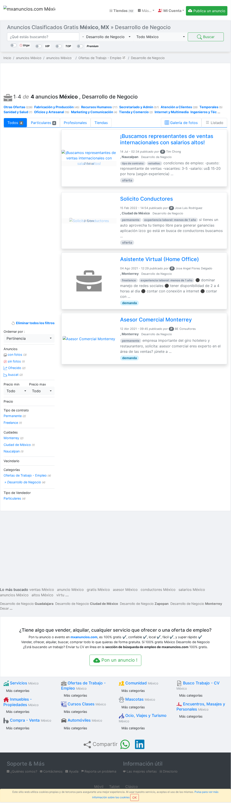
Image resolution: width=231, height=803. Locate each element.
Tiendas (122, 10)
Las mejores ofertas (141, 771)
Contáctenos (52, 771)
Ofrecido (16, 368)
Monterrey (13, 438)
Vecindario (11, 461)
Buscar (208, 36)
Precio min (11, 384)
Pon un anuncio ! (118, 660)
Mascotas (139, 699)
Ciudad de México (19, 445)
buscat (15, 374)
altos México (42, 595)
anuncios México (14, 595)
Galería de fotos (183, 122)
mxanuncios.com (84, 637)
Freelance (13, 422)
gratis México (98, 589)
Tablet (114, 786)
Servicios (24, 683)
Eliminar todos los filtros (34, 323)
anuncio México (70, 589)
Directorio (170, 771)
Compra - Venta (30, 720)
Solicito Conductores (146, 199)
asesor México (125, 589)
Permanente (15, 416)
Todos (14, 122)
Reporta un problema (100, 771)
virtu (60, 595)
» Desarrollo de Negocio (24, 482)
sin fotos (16, 361)
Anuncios (11, 349)
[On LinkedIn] (139, 744)
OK (134, 797)
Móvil (98, 786)
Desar (4, 608)
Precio (8, 401)
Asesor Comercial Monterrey (156, 320)
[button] (171, 10)
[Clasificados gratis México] (29, 11)
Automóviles (84, 720)
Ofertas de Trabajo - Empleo (27, 475)
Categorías (12, 470)
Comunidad (141, 683)
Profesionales (75, 122)
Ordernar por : (14, 331)
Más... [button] (146, 10)
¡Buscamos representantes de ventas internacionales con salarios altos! (166, 139)
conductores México (158, 589)
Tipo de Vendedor (17, 493)
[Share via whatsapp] (125, 744)
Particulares (43, 122)
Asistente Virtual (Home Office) (159, 259)
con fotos (17, 354)
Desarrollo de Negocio (26, 604)
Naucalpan (13, 451)
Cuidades (11, 432)
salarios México (191, 589)
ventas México (41, 589)
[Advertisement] (115, 77)
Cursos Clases (86, 704)
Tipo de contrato (16, 410)
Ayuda (73, 771)
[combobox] (106, 36)
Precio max (37, 384)
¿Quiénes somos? (23, 771)
